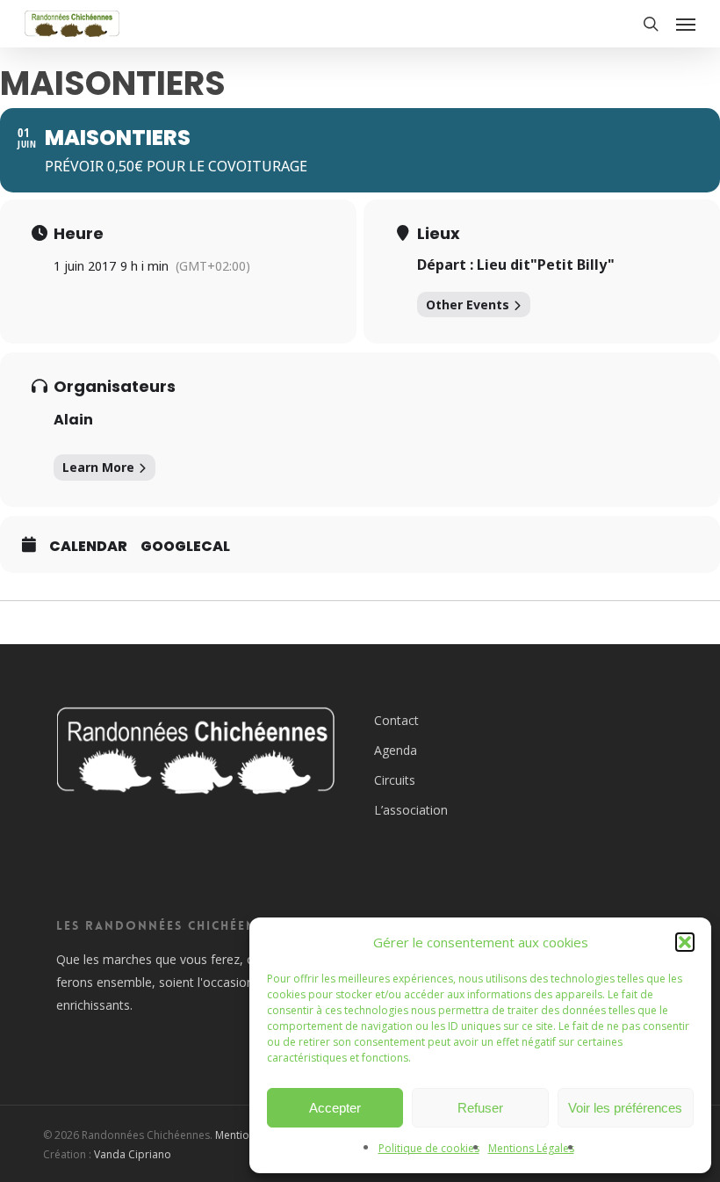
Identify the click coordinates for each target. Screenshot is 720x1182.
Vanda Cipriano (132, 1154)
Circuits (394, 780)
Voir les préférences (625, 1107)
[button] (685, 942)
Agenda (395, 750)
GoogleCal (185, 546)
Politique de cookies (428, 1148)
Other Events (467, 304)
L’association (411, 809)
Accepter (335, 1107)
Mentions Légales (531, 1148)
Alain (73, 420)
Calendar (88, 546)
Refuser (480, 1107)
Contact (396, 720)
